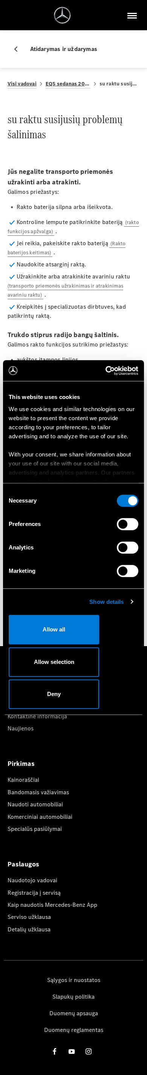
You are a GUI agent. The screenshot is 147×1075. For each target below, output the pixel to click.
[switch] (127, 524)
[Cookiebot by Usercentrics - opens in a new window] (105, 371)
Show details (106, 602)
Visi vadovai (22, 83)
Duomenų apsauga (73, 1013)
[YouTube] (71, 1051)
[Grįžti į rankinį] (19, 49)
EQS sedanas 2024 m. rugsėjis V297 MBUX (68, 83)
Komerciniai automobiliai (40, 817)
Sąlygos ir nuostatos (73, 980)
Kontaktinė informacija (37, 716)
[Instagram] (88, 1051)
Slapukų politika (73, 997)
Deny (54, 694)
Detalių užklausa (29, 929)
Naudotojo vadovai (32, 880)
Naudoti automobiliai (35, 804)
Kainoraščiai (23, 780)
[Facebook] (54, 1051)
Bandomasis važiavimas (38, 792)
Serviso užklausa (29, 917)
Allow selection (54, 662)
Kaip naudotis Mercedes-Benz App (52, 905)
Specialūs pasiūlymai (35, 829)
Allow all (54, 629)
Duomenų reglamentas (73, 1030)
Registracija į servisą (34, 893)
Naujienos (21, 728)
